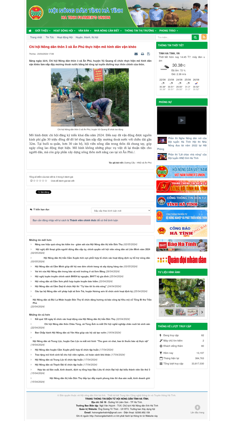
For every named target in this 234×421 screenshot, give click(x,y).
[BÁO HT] (182, 245)
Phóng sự (165, 102)
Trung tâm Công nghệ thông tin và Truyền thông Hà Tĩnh (147, 395)
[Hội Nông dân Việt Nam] (182, 171)
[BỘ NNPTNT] (182, 215)
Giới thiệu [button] (42, 30)
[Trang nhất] (30, 30)
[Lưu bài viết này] (149, 53)
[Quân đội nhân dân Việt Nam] (182, 259)
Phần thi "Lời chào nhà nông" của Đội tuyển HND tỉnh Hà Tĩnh (187, 156)
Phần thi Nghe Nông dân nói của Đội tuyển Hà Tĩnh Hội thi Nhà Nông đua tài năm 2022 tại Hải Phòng (182, 143)
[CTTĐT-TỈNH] (182, 201)
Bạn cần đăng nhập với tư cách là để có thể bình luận (75, 220)
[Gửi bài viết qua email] (136, 53)
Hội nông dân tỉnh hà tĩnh (92, 395)
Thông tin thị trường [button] (140, 30)
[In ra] (143, 53)
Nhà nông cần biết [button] (107, 30)
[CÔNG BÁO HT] (182, 230)
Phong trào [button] (167, 30)
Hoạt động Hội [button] (63, 30)
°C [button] (184, 65)
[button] (182, 120)
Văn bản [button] (84, 30)
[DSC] (182, 186)
